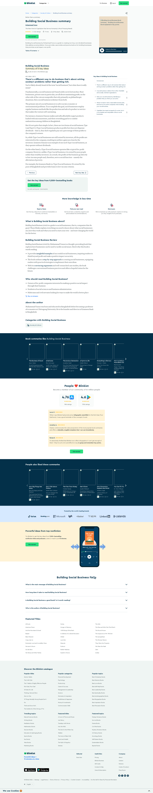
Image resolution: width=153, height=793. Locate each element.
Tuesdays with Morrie (64, 723)
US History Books (97, 733)
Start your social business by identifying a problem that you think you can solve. (110, 97)
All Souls (28, 624)
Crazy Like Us (29, 640)
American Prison (30, 627)
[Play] (102, 50)
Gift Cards (97, 764)
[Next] (126, 359)
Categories (42, 3)
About (120, 757)
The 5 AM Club (28, 680)
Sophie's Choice (65, 653)
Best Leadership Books (98, 690)
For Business (103, 3)
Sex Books (27, 739)
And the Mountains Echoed (33, 630)
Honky (62, 624)
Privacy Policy (65, 780)
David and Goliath (63, 739)
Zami (96, 649)
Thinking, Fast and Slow (30, 693)
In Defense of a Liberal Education (69, 633)
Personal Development (64, 677)
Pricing (97, 757)
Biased (27, 633)
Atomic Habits (28, 677)
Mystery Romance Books (99, 730)
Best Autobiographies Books (100, 696)
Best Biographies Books (99, 699)
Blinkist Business (99, 760)
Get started (124, 3)
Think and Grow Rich (30, 705)
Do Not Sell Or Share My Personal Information (104, 780)
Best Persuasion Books (98, 705)
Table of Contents (31, 51)
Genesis (60, 745)
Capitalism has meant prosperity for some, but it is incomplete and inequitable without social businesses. (110, 112)
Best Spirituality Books (98, 693)
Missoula (62, 643)
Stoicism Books (28, 730)
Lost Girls (63, 640)
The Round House (100, 630)
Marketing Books (29, 745)
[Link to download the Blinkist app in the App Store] (30, 770)
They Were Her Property (102, 643)
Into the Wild (62, 726)
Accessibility (85, 780)
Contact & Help (99, 767)
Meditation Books (29, 723)
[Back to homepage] (29, 3)
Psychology (61, 680)
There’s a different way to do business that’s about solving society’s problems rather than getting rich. (111, 86)
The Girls (97, 624)
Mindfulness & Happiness (65, 699)
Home (27, 13)
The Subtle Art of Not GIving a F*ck (34, 709)
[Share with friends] (126, 13)
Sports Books (28, 736)
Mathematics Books (29, 726)
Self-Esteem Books (97, 739)
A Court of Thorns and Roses (66, 717)
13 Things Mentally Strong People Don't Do (35, 700)
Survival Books (96, 720)
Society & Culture (45, 13)
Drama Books (96, 723)
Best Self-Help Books (98, 686)
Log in (114, 3)
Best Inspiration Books (98, 702)
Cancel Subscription (100, 770)
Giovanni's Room (30, 646)
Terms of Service (54, 780)
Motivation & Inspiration (65, 696)
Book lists (79, 757)
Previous (32, 173)
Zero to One (27, 696)
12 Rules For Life (28, 690)
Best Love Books (97, 683)
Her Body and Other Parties (33, 653)
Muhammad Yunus (31, 25)
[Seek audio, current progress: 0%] (114, 51)
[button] (77, 584)
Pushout (62, 646)
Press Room (122, 770)
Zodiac (97, 653)
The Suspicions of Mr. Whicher (104, 633)
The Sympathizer (100, 637)
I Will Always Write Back (67, 630)
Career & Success (63, 686)
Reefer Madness (64, 649)
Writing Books (28, 720)
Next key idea (79, 173)
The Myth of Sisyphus (64, 742)
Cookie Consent (75, 780)
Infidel (62, 637)
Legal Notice (44, 780)
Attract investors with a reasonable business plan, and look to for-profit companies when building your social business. (111, 104)
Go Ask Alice (29, 649)
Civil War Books (96, 726)
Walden (60, 733)
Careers (121, 760)
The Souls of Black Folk (64, 736)
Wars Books (27, 742)
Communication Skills (64, 705)
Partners (121, 764)
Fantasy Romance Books (99, 717)
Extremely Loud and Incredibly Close (36, 643)
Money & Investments (64, 702)
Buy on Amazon (33, 296)
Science (60, 693)
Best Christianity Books (98, 677)
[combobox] (30, 784)
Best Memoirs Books (98, 680)
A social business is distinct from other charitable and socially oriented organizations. (110, 91)
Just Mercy (61, 720)
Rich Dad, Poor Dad (29, 686)
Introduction (100, 81)
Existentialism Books (97, 742)
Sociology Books (97, 736)
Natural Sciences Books (30, 717)
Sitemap (36, 780)
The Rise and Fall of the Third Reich (105, 627)
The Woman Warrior (101, 640)
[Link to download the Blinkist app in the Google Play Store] (43, 770)
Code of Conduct (124, 767)
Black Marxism (29, 637)
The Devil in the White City (65, 730)
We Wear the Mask (100, 646)
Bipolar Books (96, 745)
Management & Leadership (65, 690)
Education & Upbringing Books (33, 733)
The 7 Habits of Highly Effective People (35, 683)
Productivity (61, 683)
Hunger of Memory (65, 627)
